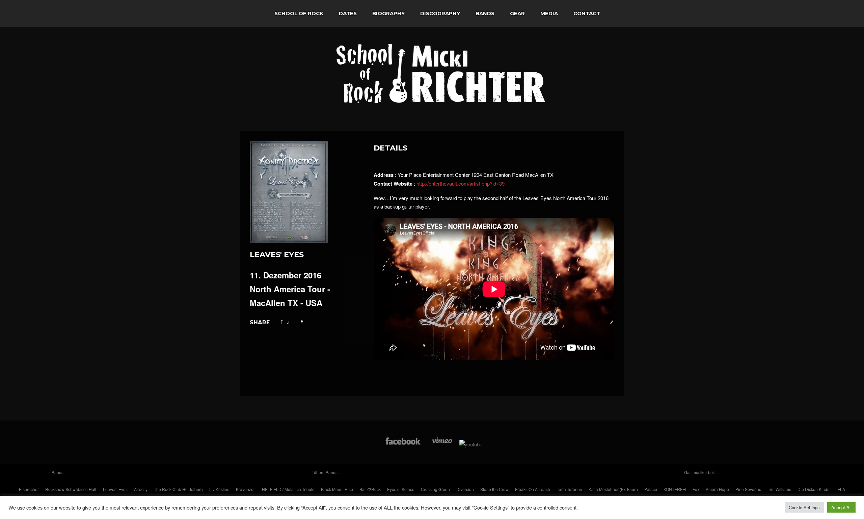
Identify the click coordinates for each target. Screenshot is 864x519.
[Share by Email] (301, 322)
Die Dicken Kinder (814, 489)
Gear (517, 13)
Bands (485, 13)
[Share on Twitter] (281, 322)
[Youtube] (470, 444)
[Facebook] (403, 444)
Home (253, 13)
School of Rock (298, 13)
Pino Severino (748, 489)
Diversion (465, 489)
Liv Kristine (219, 489)
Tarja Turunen (569, 489)
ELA (841, 489)
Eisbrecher (29, 489)
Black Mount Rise (337, 489)
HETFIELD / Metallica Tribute (288, 489)
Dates (348, 13)
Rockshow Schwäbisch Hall (70, 489)
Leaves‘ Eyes (115, 489)
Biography (388, 13)
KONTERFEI (675, 489)
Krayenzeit (245, 489)
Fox (696, 489)
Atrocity (140, 489)
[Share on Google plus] (288, 322)
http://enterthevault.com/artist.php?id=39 (460, 183)
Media (549, 13)
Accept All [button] (841, 507)
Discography (440, 13)
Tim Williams (779, 489)
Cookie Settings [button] (804, 507)
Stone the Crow (494, 489)
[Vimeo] (442, 444)
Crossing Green (435, 489)
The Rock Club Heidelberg (178, 489)
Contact (586, 13)
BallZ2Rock (370, 489)
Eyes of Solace (400, 489)
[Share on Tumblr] (295, 322)
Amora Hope (717, 489)
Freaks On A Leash (532, 489)
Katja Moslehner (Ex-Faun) (613, 489)
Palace (650, 489)
